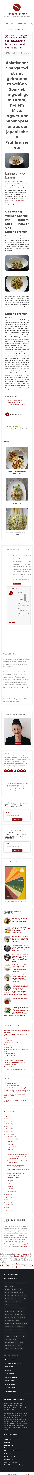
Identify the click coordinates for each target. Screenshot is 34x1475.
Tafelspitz (8, 1336)
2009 (8, 1210)
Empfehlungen (23, 35)
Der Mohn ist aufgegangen (12, 1085)
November (11, 1139)
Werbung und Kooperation (13, 1451)
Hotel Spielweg (9, 1301)
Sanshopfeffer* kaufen (15, 400)
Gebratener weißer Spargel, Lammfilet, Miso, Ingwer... (16, 1165)
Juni (9, 1152)
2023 (8, 1116)
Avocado (24, 1283)
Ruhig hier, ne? (8, 1045)
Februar (10, 1188)
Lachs (22, 1314)
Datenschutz (23, 1246)
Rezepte (11, 29)
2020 (8, 1124)
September (11, 1144)
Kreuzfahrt (8, 1314)
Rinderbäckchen (10, 1329)
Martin (15, 555)
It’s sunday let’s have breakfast (14, 1308)
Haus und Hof (22, 1298)
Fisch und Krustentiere (18, 1295)
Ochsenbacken (9, 1323)
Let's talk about (8, 1040)
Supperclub (21, 29)
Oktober (10, 1141)
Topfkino (8, 1339)
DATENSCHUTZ (23, 687)
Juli (9, 1149)
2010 (8, 1207)
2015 (8, 1194)
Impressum (7, 1442)
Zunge (20, 1345)
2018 (8, 1129)
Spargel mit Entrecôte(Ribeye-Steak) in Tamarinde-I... (18, 1161)
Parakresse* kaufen (14, 402)
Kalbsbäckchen (10, 1311)
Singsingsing (8, 1047)
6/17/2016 (26, 602)
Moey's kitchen (10, 1380)
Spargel (15, 1333)
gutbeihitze (18, 1348)
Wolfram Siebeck (10, 1345)
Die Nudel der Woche (11, 1292)
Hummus (19, 1301)
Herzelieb (8, 1370)
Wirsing (20, 1342)
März (9, 1186)
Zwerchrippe (9, 1348)
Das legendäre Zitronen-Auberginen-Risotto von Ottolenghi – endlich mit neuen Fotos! (20, 939)
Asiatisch (8, 1283)
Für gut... (7, 1038)
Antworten (17, 583)
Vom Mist (7, 1058)
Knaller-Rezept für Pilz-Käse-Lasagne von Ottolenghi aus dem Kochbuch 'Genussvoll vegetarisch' (19, 968)
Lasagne (13, 1317)
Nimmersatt (9, 1366)
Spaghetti (8, 1333)
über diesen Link (23, 1254)
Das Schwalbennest (10, 1083)
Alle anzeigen (26, 1393)
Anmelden (17, 819)
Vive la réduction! (10, 1391)
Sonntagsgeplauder (10, 1053)
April (9, 1183)
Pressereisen (8, 1448)
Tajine (15, 1336)
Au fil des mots (9, 1373)
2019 (8, 1126)
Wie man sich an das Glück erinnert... (15, 1069)
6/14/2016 (27, 555)
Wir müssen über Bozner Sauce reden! (17, 533)
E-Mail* (8, 812)
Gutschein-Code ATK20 (21, 1256)
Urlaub (15, 1339)
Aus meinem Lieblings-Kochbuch (17, 1154)
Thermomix (22, 1336)
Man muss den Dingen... (11, 1042)
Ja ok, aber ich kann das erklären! (17, 472)
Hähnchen (8, 1304)
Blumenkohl (9, 1286)
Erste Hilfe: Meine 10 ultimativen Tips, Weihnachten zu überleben (15, 1035)
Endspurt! (17, 503)
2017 (8, 1131)
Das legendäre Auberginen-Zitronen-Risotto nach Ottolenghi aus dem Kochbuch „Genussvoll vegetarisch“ (21, 978)
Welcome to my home (10, 1064)
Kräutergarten (8, 1098)
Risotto (20, 1329)
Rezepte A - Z (8, 1459)
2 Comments (25, 53)
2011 (7, 1205)
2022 (8, 1118)
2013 (8, 1199)
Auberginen (16, 1283)
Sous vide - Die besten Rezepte (14, 1465)
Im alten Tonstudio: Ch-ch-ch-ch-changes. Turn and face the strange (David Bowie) (17, 1091)
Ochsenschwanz (10, 1326)
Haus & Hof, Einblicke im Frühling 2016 (16, 1088)
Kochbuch (20, 1311)
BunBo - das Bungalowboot (13, 1289)
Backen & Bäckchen (10, 1462)
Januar (10, 1191)
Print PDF (13, 426)
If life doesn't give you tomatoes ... (19, 999)
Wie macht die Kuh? (10, 1067)
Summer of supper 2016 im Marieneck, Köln (15, 1174)
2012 (8, 1202)
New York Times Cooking (12, 1320)
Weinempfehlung (10, 1342)
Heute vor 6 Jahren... (13, 1177)
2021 (8, 1121)
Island (16, 1304)
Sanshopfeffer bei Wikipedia (17, 404)
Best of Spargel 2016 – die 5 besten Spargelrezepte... (18, 1157)
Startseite (10, 23)
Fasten (7, 1295)
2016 (8, 1134)
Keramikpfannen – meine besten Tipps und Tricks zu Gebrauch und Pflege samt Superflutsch (21, 948)
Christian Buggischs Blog (13, 1363)
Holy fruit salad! (10, 1384)
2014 (8, 1197)
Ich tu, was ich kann (11, 1377)
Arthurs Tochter (9, 1456)
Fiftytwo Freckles (10, 1387)
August (10, 1147)
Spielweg (22, 1333)
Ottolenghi (20, 1326)
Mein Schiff (21, 1317)
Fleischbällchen (10, 1298)
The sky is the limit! (10, 1055)
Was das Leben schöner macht (13, 1060)
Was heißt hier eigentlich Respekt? (15, 1062)
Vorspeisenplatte (10, 1360)
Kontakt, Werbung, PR (17, 41)
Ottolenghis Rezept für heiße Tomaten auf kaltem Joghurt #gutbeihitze (20, 919)
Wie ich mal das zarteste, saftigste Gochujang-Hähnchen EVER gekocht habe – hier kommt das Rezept (20, 958)
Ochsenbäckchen (21, 1323)
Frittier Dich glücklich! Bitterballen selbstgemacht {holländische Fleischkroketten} (21, 930)
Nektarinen (9, 35)
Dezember (11, 1136)
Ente (21, 1292)
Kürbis (17, 1314)
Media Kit (7, 1453)
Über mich (22, 23)
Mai (9, 1181)
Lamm (7, 1317)
